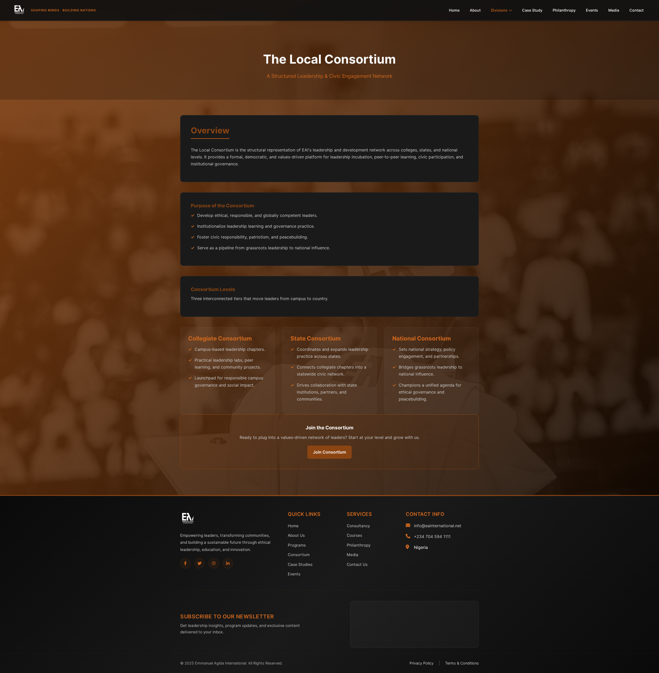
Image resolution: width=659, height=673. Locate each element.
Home (454, 10)
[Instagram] (214, 563)
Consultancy (358, 525)
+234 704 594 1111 (432, 536)
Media (613, 10)
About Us (296, 535)
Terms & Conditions (462, 663)
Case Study (532, 10)
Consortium (299, 554)
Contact (636, 10)
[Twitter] (199, 563)
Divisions (499, 10)
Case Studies (300, 564)
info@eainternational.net (437, 525)
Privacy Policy (421, 663)
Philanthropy (564, 10)
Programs (297, 545)
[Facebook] (185, 563)
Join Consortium (329, 452)
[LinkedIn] (228, 563)
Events (592, 10)
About (475, 10)
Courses (354, 535)
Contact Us (357, 564)
